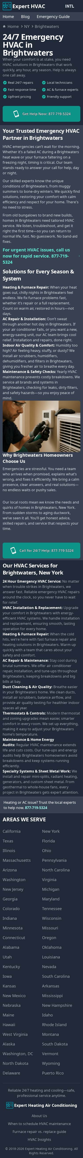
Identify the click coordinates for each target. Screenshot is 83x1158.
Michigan (50, 889)
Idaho (47, 1015)
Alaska (9, 1044)
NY (26, 26)
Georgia (10, 899)
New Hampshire (57, 1005)
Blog (25, 16)
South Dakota (55, 1044)
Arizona (10, 870)
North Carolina (56, 870)
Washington (14, 879)
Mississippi (52, 995)
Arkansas (50, 986)
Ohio (46, 850)
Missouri (50, 928)
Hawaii (9, 1024)
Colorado (11, 908)
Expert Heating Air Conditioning (48, 1149)
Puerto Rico (53, 1073)
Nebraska (12, 1005)
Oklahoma (52, 947)
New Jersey (13, 889)
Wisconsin (51, 918)
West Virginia (15, 1034)
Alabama (11, 947)
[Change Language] (71, 6)
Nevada (49, 966)
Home (8, 16)
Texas (8, 841)
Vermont (50, 1053)
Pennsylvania (54, 860)
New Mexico (14, 995)
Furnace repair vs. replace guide (39, 1131)
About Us (39, 1115)
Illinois (9, 850)
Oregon (49, 937)
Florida (48, 841)
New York (51, 831)
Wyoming (51, 1063)
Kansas (9, 986)
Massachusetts (17, 860)
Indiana (10, 918)
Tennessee (52, 908)
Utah (7, 957)
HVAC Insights (39, 1139)
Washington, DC (18, 1053)
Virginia (49, 879)
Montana (50, 1034)
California (12, 831)
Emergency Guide (53, 16)
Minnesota (13, 928)
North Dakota (15, 1063)
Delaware (11, 1073)
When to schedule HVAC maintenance (39, 1123)
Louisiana (51, 957)
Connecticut (14, 937)
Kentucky (11, 966)
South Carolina (56, 976)
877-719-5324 (36, 807)
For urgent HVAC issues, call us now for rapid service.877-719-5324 (36, 256)
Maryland (51, 899)
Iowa (7, 976)
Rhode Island (54, 1024)
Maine (8, 1015)
